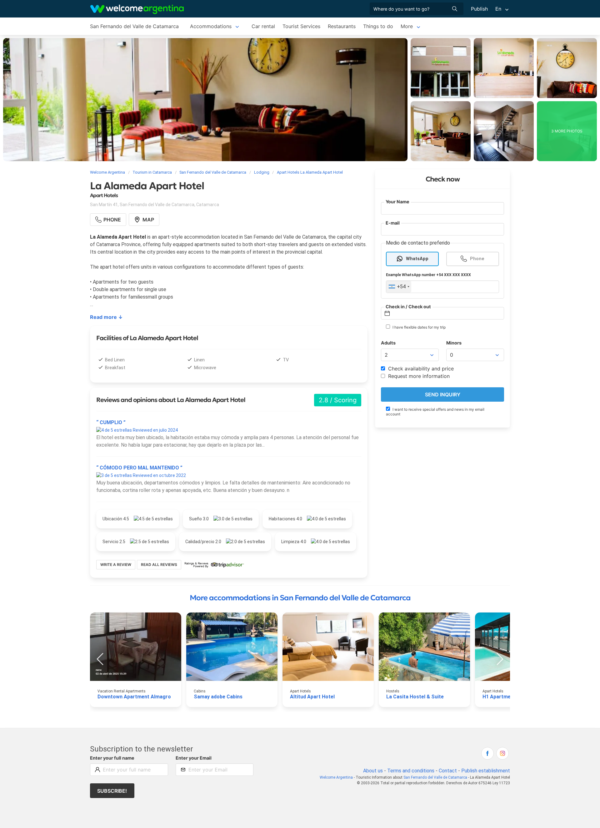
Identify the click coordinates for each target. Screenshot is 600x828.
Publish (479, 9)
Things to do (378, 26)
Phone (477, 258)
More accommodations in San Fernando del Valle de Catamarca (300, 597)
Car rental (263, 26)
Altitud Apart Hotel (312, 697)
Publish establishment (485, 771)
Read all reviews (159, 564)
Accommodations (211, 26)
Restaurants (342, 26)
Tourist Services (301, 26)
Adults (388, 342)
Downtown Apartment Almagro (134, 697)
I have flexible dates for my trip (419, 327)
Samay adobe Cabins (218, 697)
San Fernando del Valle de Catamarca (134, 26)
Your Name (397, 201)
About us (373, 771)
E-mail (393, 223)
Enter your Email (194, 758)
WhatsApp (417, 258)
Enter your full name (112, 758)
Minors (454, 342)
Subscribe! (112, 791)
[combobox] (398, 287)
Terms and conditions (410, 771)
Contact (448, 771)
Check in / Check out (408, 306)
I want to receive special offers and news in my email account (435, 411)
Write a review (115, 564)
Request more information (418, 376)
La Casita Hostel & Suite (415, 697)
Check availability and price (420, 368)
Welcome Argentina (336, 777)
